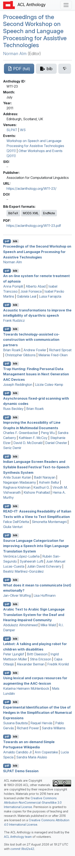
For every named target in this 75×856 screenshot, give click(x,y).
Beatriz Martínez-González (23, 571)
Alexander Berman (31, 664)
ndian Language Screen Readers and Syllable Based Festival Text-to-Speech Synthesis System (36, 467)
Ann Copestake (46, 752)
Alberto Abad (36, 286)
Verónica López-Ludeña (21, 556)
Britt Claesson (37, 654)
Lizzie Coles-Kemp (49, 384)
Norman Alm (15, 53)
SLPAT (11, 130)
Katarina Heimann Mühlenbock (26, 688)
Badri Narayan (44, 477)
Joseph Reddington (17, 384)
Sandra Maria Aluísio (31, 757)
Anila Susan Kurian (17, 477)
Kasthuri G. (41, 487)
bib (15, 241)
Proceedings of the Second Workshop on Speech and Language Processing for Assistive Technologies (35, 31)
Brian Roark (12, 350)
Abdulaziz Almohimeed (20, 625)
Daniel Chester (56, 443)
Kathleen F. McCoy (33, 438)
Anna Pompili (13, 286)
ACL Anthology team (18, 836)
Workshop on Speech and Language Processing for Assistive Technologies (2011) (35, 146)
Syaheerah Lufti (31, 561)
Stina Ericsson (40, 659)
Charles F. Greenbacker (20, 433)
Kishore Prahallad (37, 492)
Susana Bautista (15, 723)
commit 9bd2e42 (22, 849)
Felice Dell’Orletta (16, 522)
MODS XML (31, 213)
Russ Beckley (13, 409)
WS (23, 130)
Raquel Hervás (41, 723)
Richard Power (28, 728)
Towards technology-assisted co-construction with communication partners (31, 339)
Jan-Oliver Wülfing (17, 595)
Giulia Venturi (12, 527)
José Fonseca (31, 291)
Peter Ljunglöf (13, 654)
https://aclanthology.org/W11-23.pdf (33, 225)
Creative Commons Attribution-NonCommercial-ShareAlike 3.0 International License (33, 802)
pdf (7, 241)
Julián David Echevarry (44, 566)
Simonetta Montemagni (49, 522)
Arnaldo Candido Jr (17, 752)
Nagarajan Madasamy (19, 482)
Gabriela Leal (26, 296)
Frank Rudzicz (14, 320)
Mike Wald (48, 625)
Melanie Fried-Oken (53, 355)
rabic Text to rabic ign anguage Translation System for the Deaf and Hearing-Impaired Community (34, 614)
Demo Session (21, 771)
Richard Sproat (60, 350)
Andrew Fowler (34, 350)
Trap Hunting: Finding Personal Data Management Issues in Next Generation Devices (36, 374)
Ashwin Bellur (49, 482)
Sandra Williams (53, 728)
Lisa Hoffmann (45, 595)
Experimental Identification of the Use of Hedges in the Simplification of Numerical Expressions (37, 712)
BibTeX (13, 213)
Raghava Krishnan (17, 487)
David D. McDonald (27, 443)
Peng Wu (48, 433)
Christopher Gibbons (20, 355)
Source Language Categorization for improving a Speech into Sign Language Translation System (36, 545)
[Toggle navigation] (66, 5)
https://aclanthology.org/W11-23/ (31, 188)
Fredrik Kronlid (58, 664)
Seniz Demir (12, 448)
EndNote (49, 213)
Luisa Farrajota (50, 296)
